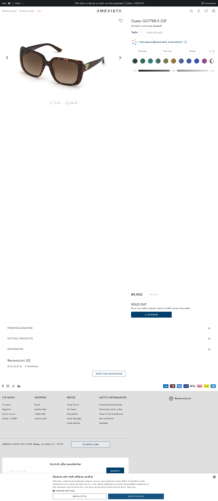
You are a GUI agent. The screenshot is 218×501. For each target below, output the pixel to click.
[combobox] (214, 477)
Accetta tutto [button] (136, 496)
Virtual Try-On (73, 404)
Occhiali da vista (26, 11)
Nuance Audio (41, 418)
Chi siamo (6, 404)
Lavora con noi (8, 413)
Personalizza (72, 413)
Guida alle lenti (73, 423)
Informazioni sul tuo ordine (110, 409)
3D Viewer (71, 409)
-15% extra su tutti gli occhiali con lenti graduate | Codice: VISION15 (109, 3)
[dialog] (109, 487)
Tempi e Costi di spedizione (111, 413)
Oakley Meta (40, 413)
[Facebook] (3, 386)
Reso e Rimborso (106, 418)
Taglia (134, 32)
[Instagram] (8, 386)
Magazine (6, 409)
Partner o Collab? (10, 418)
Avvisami (152, 314)
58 (141, 32)
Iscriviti (115, 470)
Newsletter (103, 423)
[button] (103, 491)
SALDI (39, 11)
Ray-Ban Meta (40, 409)
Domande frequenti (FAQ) (110, 404)
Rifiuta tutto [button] (79, 496)
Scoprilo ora (91, 444)
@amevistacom (183, 398)
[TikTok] (13, 386)
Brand (37, 404)
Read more (131, 487)
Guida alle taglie (74, 418)
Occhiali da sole (9, 11)
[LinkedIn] (18, 386)
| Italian (11, 3)
